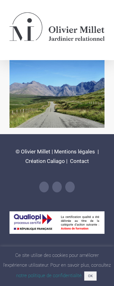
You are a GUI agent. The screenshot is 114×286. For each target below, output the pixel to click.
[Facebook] (57, 187)
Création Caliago (45, 161)
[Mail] (70, 187)
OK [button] (90, 276)
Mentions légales (74, 151)
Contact (79, 161)
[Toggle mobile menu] (101, 47)
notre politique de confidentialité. (49, 275)
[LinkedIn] (44, 187)
